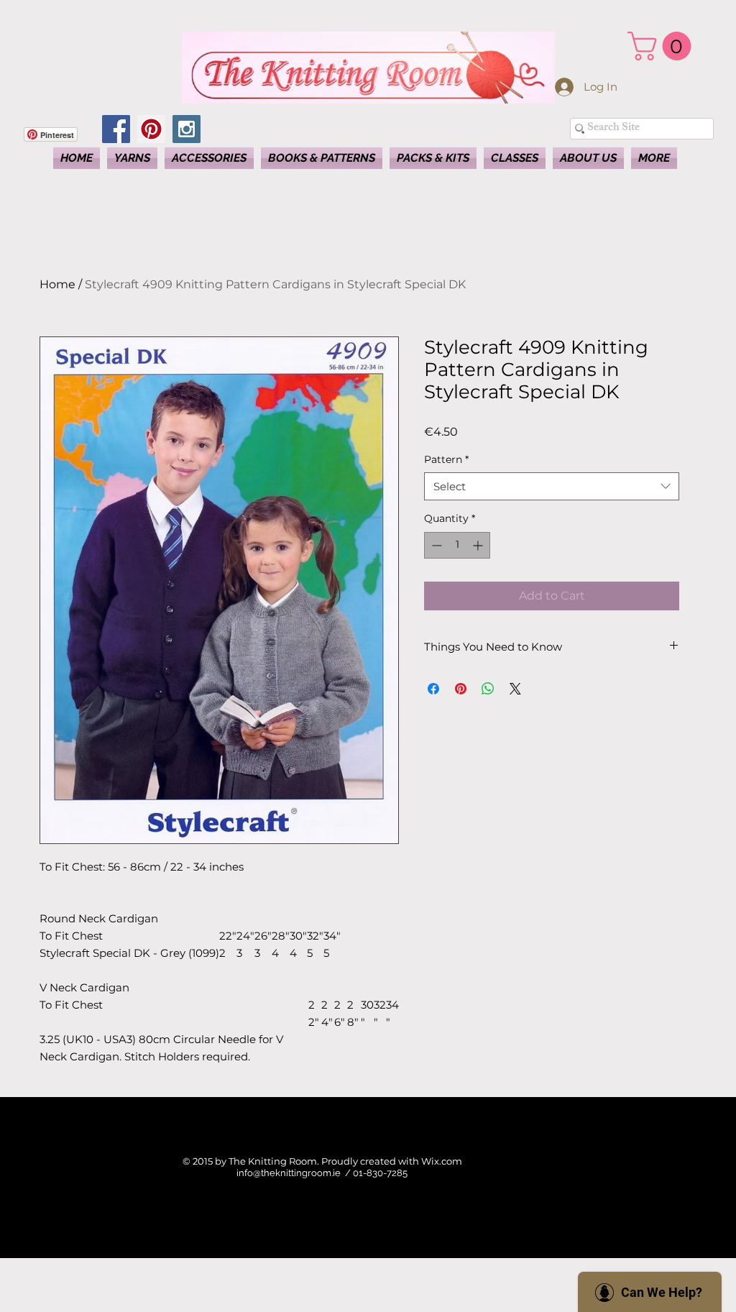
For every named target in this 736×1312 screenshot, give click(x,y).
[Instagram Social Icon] (186, 129)
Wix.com (441, 1161)
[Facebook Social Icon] (116, 129)
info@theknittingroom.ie (288, 1173)
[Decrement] (435, 545)
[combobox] (551, 486)
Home (57, 284)
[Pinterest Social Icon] (151, 129)
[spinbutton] (457, 545)
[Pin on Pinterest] (460, 688)
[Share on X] (515, 688)
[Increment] (479, 545)
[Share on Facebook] (433, 688)
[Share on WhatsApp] (488, 688)
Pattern (446, 459)
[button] (662, 46)
